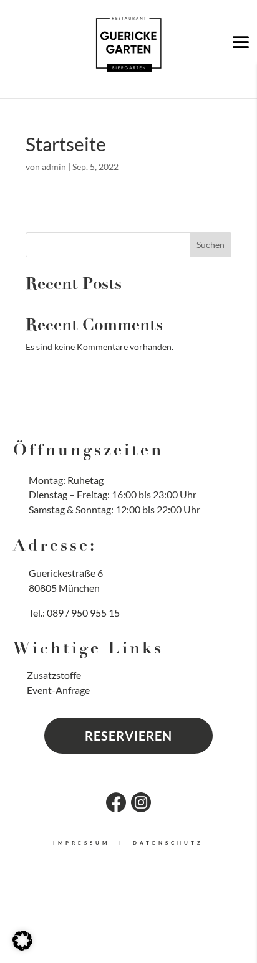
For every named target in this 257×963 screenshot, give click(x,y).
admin (54, 166)
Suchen (210, 244)
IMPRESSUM (81, 843)
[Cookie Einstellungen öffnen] (22, 947)
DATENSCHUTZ (168, 843)
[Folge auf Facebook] (116, 802)
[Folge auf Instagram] (141, 802)
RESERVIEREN (128, 735)
